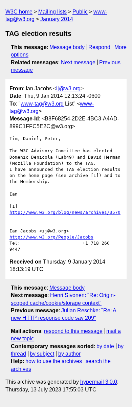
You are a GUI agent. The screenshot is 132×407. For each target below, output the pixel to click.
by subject (42, 354)
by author (69, 354)
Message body (67, 47)
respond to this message (73, 331)
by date (105, 346)
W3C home (18, 12)
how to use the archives (53, 361)
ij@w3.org (68, 88)
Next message (78, 62)
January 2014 (56, 19)
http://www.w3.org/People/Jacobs (51, 237)
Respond (99, 47)
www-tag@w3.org (42, 104)
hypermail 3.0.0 (98, 382)
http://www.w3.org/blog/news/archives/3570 (64, 212)
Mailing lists (52, 12)
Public (80, 12)
